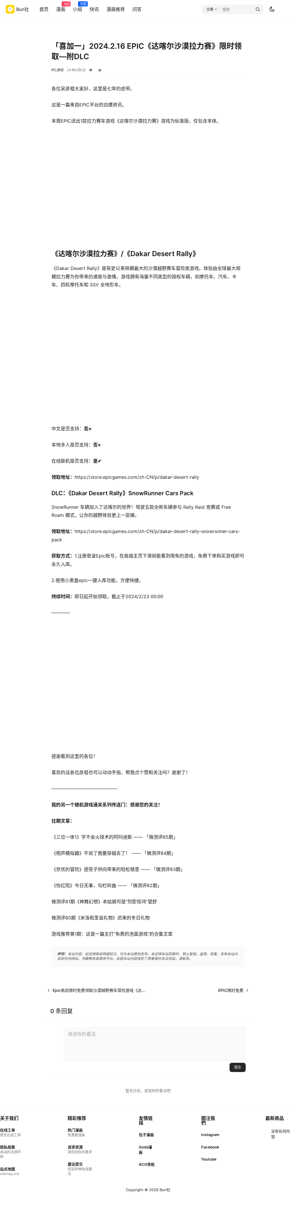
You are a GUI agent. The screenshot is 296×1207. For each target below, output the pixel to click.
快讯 (94, 9)
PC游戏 (57, 70)
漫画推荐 (115, 9)
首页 (44, 9)
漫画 (60, 7)
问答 (137, 9)
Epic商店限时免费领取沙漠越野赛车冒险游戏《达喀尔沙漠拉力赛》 (113, 990)
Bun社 (164, 1189)
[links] (11, 1132)
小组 (77, 7)
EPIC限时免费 (230, 990)
